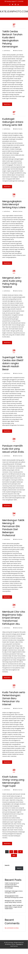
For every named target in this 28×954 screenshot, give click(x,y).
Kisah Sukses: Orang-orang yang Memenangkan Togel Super (13, 781)
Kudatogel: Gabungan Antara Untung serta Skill (12, 122)
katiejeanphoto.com (14, 11)
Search (7, 865)
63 (20, 852)
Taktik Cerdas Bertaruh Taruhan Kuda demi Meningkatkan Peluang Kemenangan (12, 39)
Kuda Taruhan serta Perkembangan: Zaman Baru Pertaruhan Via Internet (13, 698)
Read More (7, 104)
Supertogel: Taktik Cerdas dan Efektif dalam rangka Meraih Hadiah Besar (12, 363)
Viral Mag (18, 944)
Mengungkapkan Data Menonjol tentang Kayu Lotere (13, 204)
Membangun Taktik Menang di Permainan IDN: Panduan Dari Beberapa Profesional (13, 528)
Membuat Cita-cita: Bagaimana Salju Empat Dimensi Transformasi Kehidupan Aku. (13, 618)
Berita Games (18, 50)
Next (14, 855)
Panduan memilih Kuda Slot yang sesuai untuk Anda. (13, 449)
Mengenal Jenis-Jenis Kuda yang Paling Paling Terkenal (12, 282)
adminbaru (7, 50)
